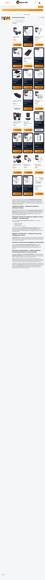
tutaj (28, 267)
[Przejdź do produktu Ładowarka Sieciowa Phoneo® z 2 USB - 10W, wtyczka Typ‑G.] (28, 159)
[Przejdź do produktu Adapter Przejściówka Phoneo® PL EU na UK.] (17, 31)
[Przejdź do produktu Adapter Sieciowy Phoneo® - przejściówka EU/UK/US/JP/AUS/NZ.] (39, 31)
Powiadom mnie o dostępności (17, 108)
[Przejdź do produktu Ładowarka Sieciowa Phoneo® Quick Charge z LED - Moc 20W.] (28, 31)
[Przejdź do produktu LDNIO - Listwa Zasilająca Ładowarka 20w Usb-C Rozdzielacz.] (39, 180)
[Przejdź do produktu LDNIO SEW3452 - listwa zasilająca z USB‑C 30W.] (39, 137)
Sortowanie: (14, 23)
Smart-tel (3, 14)
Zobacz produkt (28, 44)
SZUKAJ (40, 6)
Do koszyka (17, 44)
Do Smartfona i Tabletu (10, 14)
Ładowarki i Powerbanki (19, 14)
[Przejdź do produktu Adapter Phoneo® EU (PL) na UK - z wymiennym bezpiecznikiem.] (39, 95)
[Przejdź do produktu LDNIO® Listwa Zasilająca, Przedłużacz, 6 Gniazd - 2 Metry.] (28, 52)
